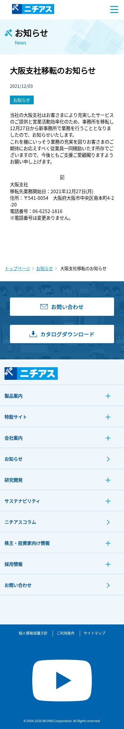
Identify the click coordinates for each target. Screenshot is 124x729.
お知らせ (44, 268)
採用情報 (14, 564)
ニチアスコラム (20, 522)
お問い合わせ (18, 585)
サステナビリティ (22, 501)
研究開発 (14, 480)
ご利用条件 (66, 633)
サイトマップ (94, 633)
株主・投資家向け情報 (27, 543)
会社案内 (14, 438)
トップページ (17, 268)
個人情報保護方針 (33, 633)
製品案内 (14, 395)
